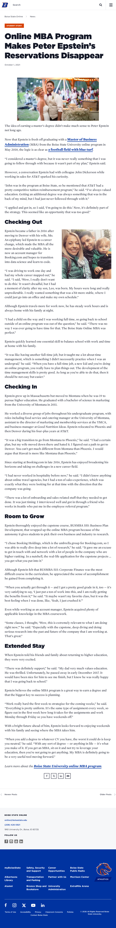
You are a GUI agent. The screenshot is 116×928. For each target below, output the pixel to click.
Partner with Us (57, 877)
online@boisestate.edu (16, 820)
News (32, 16)
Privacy (38, 912)
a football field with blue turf (70, 149)
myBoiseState (13, 867)
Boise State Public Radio (77, 869)
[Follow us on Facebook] (6, 841)
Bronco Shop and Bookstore (36, 888)
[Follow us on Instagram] (11, 841)
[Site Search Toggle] (101, 5)
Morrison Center (79, 877)
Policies (70, 912)
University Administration (57, 888)
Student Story (14, 26)
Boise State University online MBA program (67, 766)
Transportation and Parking (35, 879)
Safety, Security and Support (35, 869)
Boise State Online (14, 16)
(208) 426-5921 (12, 825)
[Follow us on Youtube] (16, 841)
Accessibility (25, 912)
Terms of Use (10, 912)
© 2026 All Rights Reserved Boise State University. (94, 912)
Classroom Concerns (54, 912)
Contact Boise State (39, 915)
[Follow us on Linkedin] (21, 841)
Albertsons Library (11, 879)
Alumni (9, 886)
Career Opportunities (56, 869)
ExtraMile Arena (79, 886)
